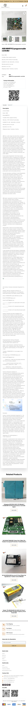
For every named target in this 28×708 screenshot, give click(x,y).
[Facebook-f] (3, 685)
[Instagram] (9, 685)
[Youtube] (7, 685)
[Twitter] (5, 685)
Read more (14, 510)
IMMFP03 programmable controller (17, 76)
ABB (6, 44)
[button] (18, 5)
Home (3, 44)
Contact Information (8, 80)
